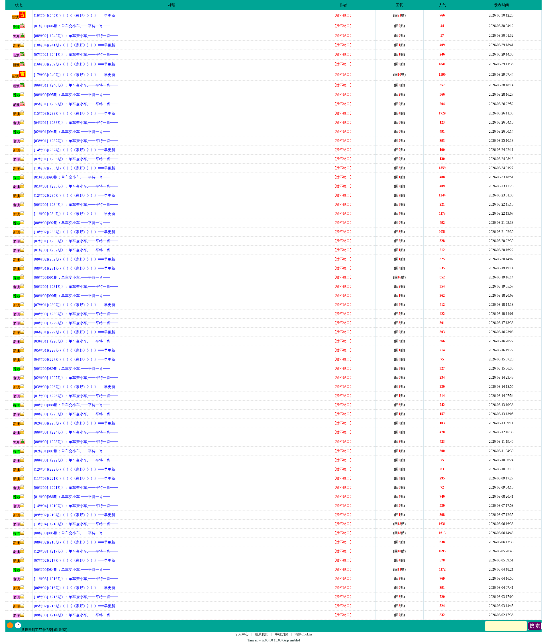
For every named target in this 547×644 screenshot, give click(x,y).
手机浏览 (281, 634)
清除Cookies (304, 634)
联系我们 (261, 634)
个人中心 (241, 634)
